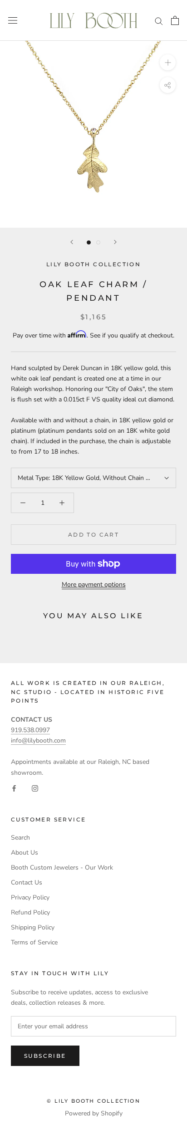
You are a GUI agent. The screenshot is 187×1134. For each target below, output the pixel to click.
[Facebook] (14, 788)
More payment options (94, 584)
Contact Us (26, 882)
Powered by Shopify (94, 1113)
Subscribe (45, 1055)
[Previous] (71, 242)
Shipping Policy (32, 927)
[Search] (159, 20)
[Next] (115, 242)
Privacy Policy (30, 897)
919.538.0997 (30, 730)
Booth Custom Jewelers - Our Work (62, 867)
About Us (24, 852)
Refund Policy (30, 912)
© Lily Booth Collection (93, 1101)
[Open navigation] (12, 20)
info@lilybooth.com (38, 740)
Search (20, 837)
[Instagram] (35, 788)
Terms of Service (34, 942)
